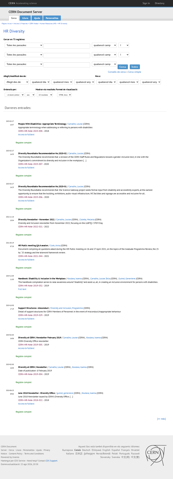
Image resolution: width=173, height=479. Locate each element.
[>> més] (161, 418)
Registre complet (23, 142)
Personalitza (52, 18)
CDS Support (51, 460)
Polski (115, 453)
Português (124, 453)
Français (125, 450)
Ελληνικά (96, 450)
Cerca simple (134, 71)
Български (67, 450)
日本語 (78, 453)
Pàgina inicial (7, 23)
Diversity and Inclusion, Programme (67, 308)
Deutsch (86, 450)
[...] (84, 160)
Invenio (15, 457)
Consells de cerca (117, 71)
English (106, 450)
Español (116, 450)
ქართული (89, 453)
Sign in (146, 3)
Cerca (14, 18)
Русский (135, 453)
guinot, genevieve (65, 393)
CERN (23, 3)
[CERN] (156, 455)
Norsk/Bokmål (103, 453)
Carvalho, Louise (75, 123)
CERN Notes (33, 23)
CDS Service (19, 460)
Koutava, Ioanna (74, 278)
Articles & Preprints (21, 23)
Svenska (116, 457)
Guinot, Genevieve (127, 278)
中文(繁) (135, 457)
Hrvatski (135, 450)
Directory (159, 3)
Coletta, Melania (87, 219)
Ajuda (37, 18)
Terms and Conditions (34, 453)
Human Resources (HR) (48, 23)
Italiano (70, 453)
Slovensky (105, 457)
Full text (22, 289)
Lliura (25, 18)
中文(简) (125, 457)
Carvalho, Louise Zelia (100, 278)
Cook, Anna (55, 245)
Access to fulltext (26, 134)
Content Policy (15, 453)
